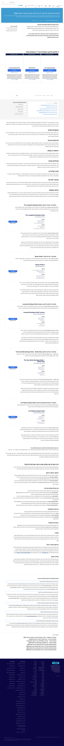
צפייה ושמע (35, 671)
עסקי (42, 5)
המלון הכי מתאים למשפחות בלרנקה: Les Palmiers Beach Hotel (48, 112)
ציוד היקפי (42, 683)
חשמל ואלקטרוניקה (58, 6)
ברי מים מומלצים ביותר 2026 (21, 712)
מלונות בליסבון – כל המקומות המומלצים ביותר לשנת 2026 (42, 643)
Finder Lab (20, 5)
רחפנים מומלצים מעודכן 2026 (21, 685)
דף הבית (52, 95)
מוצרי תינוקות (42, 695)
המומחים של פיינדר (55, 737)
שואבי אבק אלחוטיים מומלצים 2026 (20, 690)
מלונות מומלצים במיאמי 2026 (11, 663)
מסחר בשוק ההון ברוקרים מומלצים (20, 718)
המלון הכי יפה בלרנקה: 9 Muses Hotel (51, 107)
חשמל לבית (35, 667)
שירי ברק (13, 26)
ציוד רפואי (35, 661)
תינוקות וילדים (50, 6)
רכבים (43, 674)
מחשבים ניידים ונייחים (33, 682)
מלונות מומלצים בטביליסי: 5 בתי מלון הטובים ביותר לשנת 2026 (41, 646)
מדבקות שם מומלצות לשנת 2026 (21, 703)
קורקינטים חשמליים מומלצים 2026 (20, 701)
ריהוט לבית (35, 677)
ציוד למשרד (42, 690)
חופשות (32, 5)
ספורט (36, 687)
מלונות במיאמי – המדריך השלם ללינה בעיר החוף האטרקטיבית (41, 641)
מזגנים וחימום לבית (41, 670)
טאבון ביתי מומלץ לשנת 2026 (21, 716)
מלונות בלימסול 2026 (12, 674)
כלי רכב (35, 6)
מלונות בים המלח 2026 (12, 685)
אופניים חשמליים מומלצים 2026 (21, 681)
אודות (59, 737)
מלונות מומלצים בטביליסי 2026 (11, 672)
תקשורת (43, 673)
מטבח (36, 670)
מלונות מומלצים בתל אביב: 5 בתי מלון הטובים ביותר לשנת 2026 (41, 650)
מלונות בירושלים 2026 (12, 679)
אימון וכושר (42, 686)
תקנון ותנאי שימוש (43, 737)
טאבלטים (42, 682)
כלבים (36, 666)
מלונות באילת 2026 (12, 683)
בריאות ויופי (39, 6)
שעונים (36, 689)
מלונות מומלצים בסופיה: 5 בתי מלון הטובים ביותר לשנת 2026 (41, 644)
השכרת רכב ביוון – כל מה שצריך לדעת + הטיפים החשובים (42, 639)
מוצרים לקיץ (35, 669)
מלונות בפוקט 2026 (12, 681)
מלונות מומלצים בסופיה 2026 (11, 668)
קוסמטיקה (42, 663)
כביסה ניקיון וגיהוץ (41, 669)
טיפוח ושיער (42, 693)
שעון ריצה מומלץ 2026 (22, 694)
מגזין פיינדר (26, 6)
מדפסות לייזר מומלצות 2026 (21, 663)
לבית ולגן (53, 6)
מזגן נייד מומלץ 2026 (22, 670)
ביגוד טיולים (35, 686)
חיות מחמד (35, 664)
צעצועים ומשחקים (34, 695)
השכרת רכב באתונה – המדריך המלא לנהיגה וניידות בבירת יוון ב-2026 (39, 637)
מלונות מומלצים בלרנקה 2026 (11, 670)
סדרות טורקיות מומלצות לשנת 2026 (20, 723)
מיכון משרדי (35, 690)
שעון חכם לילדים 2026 (22, 692)
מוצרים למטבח (34, 676)
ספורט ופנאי (45, 6)
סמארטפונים (42, 684)
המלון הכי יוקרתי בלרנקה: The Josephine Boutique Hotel (49, 105)
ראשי (61, 5)
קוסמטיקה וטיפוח (34, 692)
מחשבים (43, 680)
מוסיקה (43, 687)
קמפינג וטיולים (42, 689)
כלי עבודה (42, 676)
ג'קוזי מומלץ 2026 (23, 672)
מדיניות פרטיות (38, 737)
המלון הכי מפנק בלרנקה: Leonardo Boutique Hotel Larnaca (48, 108)
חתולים (43, 666)
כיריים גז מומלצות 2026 (22, 683)
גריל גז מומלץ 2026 (22, 668)
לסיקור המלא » (48, 79)
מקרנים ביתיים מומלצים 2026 (21, 696)
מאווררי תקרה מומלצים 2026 (21, 674)
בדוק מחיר (12, 221)
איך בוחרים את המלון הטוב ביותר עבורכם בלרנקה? (50, 114)
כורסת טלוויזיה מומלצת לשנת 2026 (20, 705)
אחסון (36, 680)
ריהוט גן (43, 677)
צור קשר (47, 737)
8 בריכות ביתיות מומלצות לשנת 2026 (20, 714)
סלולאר (35, 683)
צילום (43, 671)
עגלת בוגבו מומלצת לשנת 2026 (21, 707)
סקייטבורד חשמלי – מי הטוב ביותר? (20, 732)
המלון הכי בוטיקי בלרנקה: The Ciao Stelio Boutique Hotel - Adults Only (46, 110)
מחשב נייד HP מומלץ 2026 (21, 679)
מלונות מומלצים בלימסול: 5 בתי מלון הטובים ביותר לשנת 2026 (41, 648)
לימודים (29, 5)
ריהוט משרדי (42, 692)
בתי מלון (43, 664)
